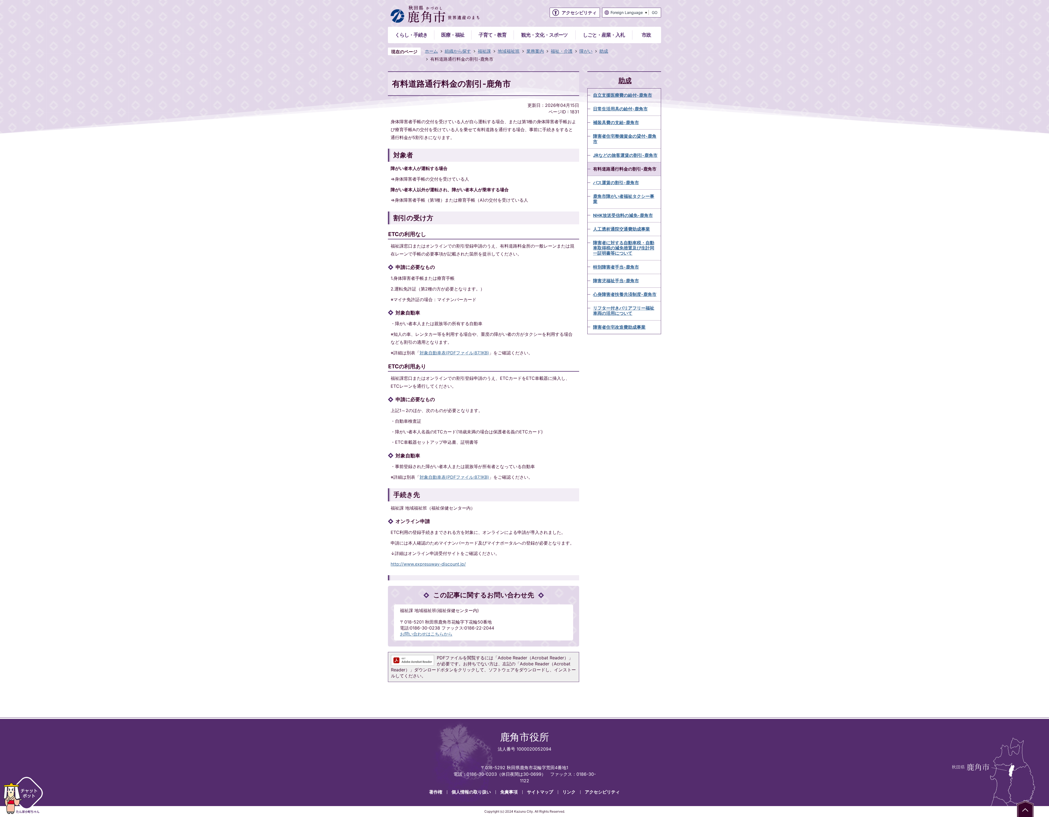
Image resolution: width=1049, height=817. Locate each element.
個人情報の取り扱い (471, 792)
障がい (586, 51)
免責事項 (509, 792)
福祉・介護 (562, 51)
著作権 (435, 792)
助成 (603, 51)
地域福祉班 (509, 51)
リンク (569, 792)
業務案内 (535, 51)
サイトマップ (540, 792)
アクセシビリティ (602, 792)
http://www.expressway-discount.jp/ (428, 564)
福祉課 (484, 51)
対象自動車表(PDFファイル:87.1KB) (454, 352)
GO (655, 12)
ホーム (431, 51)
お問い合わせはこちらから (426, 634)
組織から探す (458, 51)
